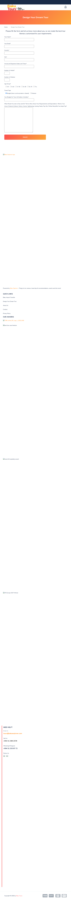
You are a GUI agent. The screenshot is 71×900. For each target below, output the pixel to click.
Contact (5, 309)
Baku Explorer (14, 288)
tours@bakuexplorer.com (12, 733)
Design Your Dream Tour (10, 301)
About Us (5, 305)
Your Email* (7, 43)
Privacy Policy (6, 313)
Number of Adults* (9, 70)
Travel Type (7, 90)
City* (5, 57)
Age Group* (7, 84)
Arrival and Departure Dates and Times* (15, 64)
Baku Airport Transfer (9, 297)
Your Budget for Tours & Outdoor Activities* (16, 97)
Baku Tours (19, 896)
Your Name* (7, 37)
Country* (6, 50)
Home (6, 27)
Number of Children (9, 77)
